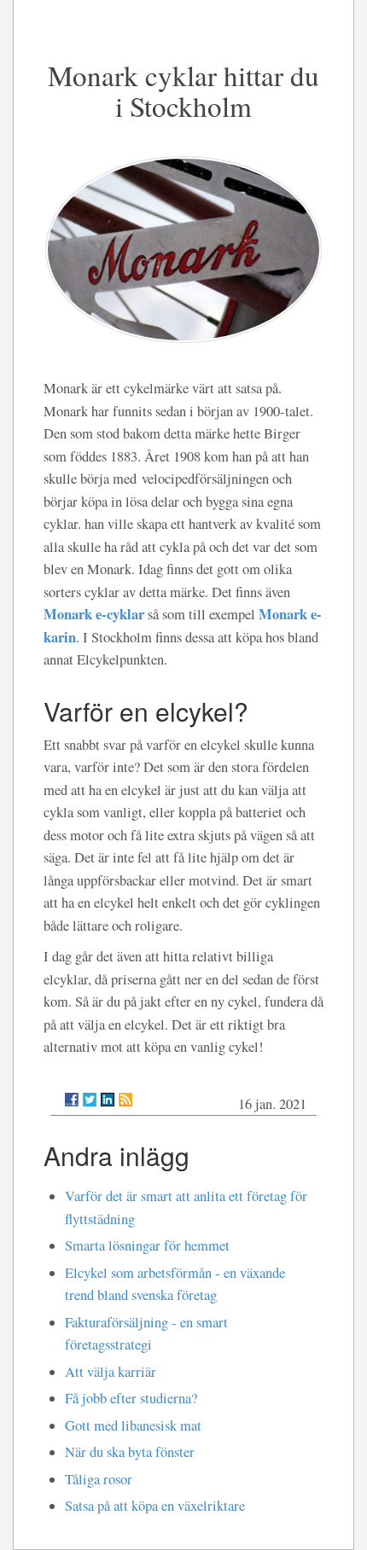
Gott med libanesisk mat (133, 1425)
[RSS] (125, 1099)
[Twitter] (89, 1099)
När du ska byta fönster (130, 1452)
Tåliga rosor (98, 1479)
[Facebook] (72, 1099)
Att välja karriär (110, 1371)
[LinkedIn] (107, 1099)
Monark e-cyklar (94, 613)
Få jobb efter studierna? (131, 1398)
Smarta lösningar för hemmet (147, 1245)
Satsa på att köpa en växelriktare (155, 1505)
